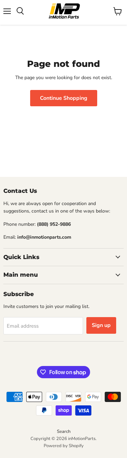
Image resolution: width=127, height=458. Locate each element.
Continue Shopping (63, 98)
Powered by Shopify (64, 446)
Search (63, 431)
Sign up (101, 325)
